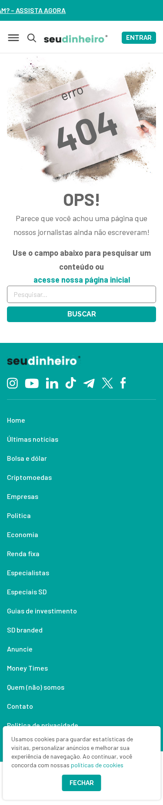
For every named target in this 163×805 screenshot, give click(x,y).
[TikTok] (70, 382)
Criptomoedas (29, 477)
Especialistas (28, 572)
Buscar (81, 314)
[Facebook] (123, 382)
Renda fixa (23, 553)
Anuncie (20, 649)
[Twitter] (107, 382)
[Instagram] (12, 382)
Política (19, 515)
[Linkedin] (52, 382)
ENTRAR (139, 37)
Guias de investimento (42, 610)
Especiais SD (27, 591)
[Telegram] (89, 382)
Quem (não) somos (35, 687)
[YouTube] (32, 382)
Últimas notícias (32, 439)
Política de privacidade (42, 725)
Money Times (27, 668)
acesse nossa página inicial (81, 279)
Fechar (82, 782)
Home (16, 420)
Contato (20, 706)
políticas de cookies (97, 765)
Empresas (22, 496)
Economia (22, 534)
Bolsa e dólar (27, 458)
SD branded (25, 630)
